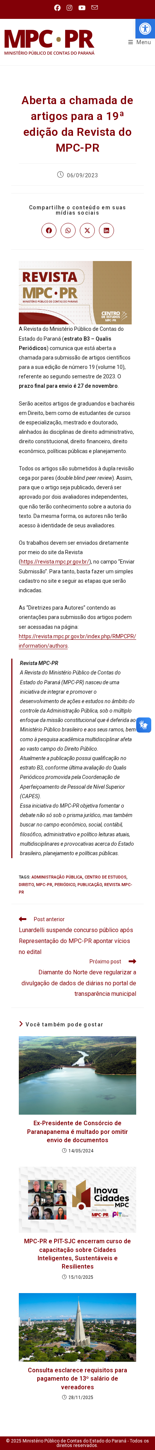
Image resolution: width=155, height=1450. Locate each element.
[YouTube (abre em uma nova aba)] (81, 8)
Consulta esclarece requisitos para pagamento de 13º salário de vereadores (77, 1379)
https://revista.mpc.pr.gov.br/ (55, 562)
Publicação (90, 884)
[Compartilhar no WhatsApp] (68, 230)
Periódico (65, 884)
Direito (26, 884)
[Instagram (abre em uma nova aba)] (69, 8)
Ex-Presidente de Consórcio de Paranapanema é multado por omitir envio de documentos (77, 1132)
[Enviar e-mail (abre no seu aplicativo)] (94, 7)
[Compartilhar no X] (87, 230)
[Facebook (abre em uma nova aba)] (59, 8)
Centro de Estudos (105, 877)
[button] (145, 28)
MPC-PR (44, 884)
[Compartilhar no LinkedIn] (106, 230)
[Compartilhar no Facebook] (48, 230)
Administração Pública (57, 877)
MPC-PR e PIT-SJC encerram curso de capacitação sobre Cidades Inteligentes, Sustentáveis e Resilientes (77, 1254)
